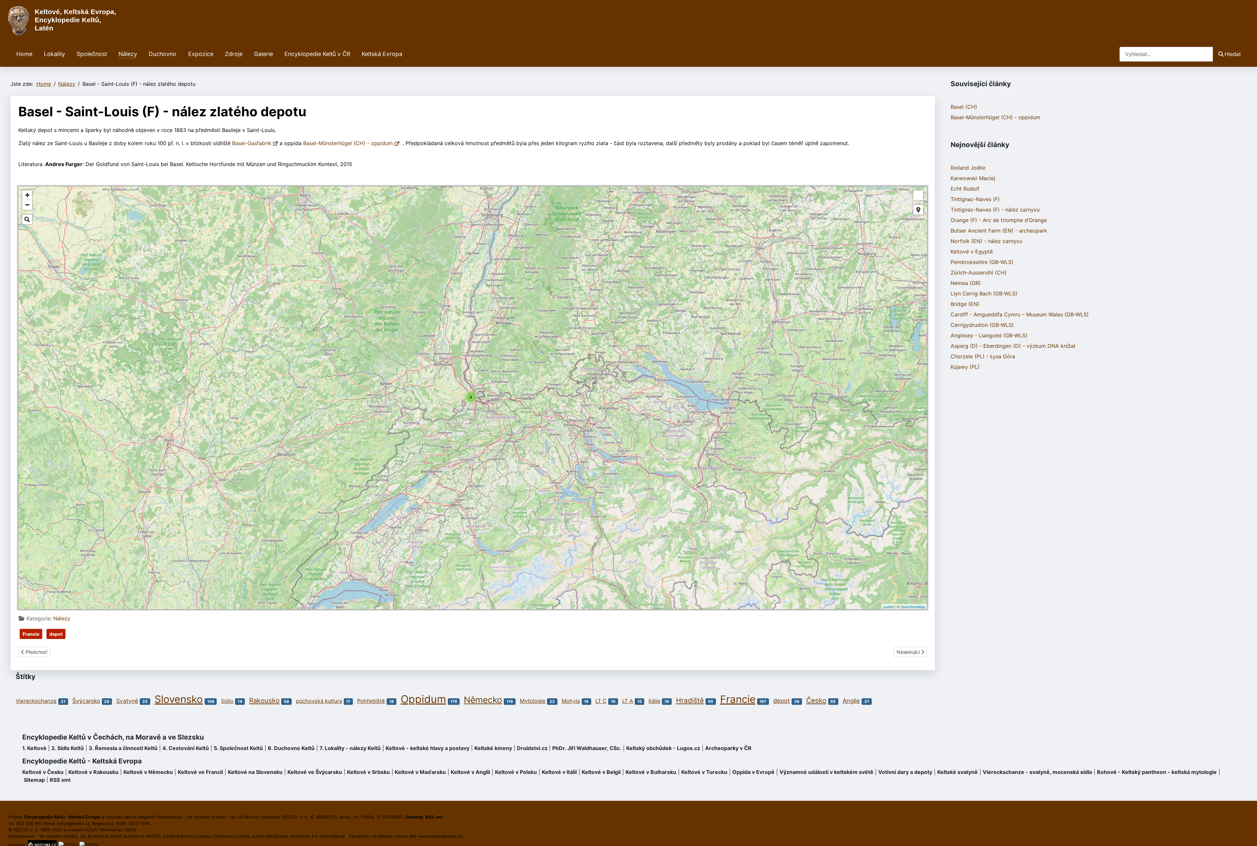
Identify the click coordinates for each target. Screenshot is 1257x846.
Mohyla (571, 701)
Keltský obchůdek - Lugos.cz (663, 748)
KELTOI (153, 836)
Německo (483, 699)
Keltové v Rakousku (93, 772)
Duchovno (162, 53)
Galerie (263, 53)
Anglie (851, 700)
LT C (601, 701)
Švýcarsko (86, 700)
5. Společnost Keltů (238, 748)
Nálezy (127, 53)
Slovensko (179, 699)
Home (24, 53)
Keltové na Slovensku (255, 772)
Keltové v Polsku (516, 772)
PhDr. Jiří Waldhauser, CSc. (586, 748)
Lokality (54, 53)
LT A (627, 701)
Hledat (1233, 54)
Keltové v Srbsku (368, 772)
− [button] (27, 205)
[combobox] (1166, 54)
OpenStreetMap (912, 606)
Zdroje (234, 53)
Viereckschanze (36, 701)
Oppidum (423, 699)
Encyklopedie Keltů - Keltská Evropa (82, 761)
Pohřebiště (371, 701)
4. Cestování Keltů (185, 748)
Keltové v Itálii (559, 772)
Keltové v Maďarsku (420, 772)
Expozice (200, 53)
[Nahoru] (1245, 834)
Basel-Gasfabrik (252, 143)
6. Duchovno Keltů (291, 748)
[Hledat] (27, 219)
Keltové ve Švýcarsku (314, 772)
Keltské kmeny (493, 748)
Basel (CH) (964, 106)
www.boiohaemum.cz (441, 836)
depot (56, 634)
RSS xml (60, 780)
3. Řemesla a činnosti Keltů (123, 748)
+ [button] (27, 195)
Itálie (654, 701)
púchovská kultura (319, 701)
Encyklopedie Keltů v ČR (317, 53)
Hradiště (690, 700)
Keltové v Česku (43, 772)
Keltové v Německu (148, 772)
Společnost (92, 53)
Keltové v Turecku (704, 772)
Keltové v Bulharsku (651, 772)
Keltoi (130, 829)
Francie (31, 634)
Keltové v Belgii (601, 772)
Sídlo (227, 701)
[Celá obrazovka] (918, 195)
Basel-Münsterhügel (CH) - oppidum (348, 143)
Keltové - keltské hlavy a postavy (427, 748)
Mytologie (532, 701)
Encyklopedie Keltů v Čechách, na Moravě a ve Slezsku (113, 737)
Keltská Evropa (382, 53)
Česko (816, 700)
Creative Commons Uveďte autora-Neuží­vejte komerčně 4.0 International (270, 836)
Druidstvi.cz (532, 748)
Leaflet (888, 606)
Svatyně (127, 700)
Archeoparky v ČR (728, 748)
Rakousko (264, 700)
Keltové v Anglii (470, 772)
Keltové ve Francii (200, 772)
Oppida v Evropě (753, 772)
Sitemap (34, 780)
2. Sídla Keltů (67, 748)
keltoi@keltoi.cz (73, 823)
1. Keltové (34, 748)
